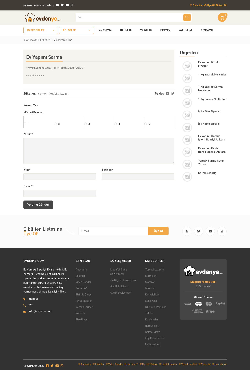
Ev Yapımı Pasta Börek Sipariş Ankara (212, 150)
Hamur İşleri (152, 325)
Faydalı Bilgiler (84, 300)
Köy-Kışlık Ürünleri (155, 338)
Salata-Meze (152, 332)
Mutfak (53, 93)
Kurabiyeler (151, 319)
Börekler (150, 288)
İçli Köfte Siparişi (209, 111)
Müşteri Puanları (33, 112)
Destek (165, 30)
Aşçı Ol (222, 5)
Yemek (42, 93)
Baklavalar (151, 300)
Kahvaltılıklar (152, 294)
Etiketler (45, 40)
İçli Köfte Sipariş (209, 123)
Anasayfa (105, 30)
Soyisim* (107, 169)
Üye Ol (210, 5)
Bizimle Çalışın (84, 294)
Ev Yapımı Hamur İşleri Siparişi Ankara (211, 137)
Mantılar (150, 282)
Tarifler (146, 30)
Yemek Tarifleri (84, 307)
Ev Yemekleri (152, 344)
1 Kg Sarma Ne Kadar (212, 99)
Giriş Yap (197, 5)
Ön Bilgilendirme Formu (123, 280)
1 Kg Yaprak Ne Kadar (212, 74)
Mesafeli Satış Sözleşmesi (118, 271)
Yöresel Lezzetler (155, 269)
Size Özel (207, 30)
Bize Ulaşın (82, 319)
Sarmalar (150, 275)
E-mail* (28, 186)
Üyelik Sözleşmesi (120, 292)
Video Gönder (83, 282)
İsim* (26, 169)
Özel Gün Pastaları (155, 307)
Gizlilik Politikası (119, 286)
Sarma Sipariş (207, 173)
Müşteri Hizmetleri (203, 282)
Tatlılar (149, 313)
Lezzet (64, 93)
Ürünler (126, 30)
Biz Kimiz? (81, 288)
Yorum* (28, 134)
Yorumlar (186, 30)
